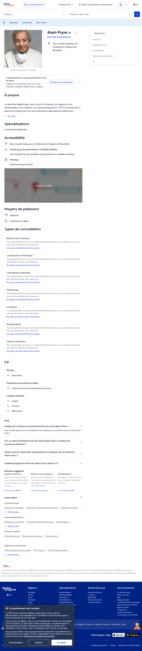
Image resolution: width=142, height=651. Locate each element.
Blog (119, 597)
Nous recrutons (123, 595)
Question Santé (94, 602)
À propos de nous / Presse (127, 605)
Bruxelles (31, 592)
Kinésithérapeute (66, 602)
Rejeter (38, 642)
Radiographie (62, 522)
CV (93, 61)
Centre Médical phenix (58, 550)
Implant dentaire (12, 536)
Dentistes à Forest (69, 507)
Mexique (89, 624)
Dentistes (13, 22)
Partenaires (122, 610)
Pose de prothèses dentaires (40, 522)
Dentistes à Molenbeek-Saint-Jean (42, 507)
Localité (91, 595)
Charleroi (32, 600)
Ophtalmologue (65, 595)
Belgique (81, 624)
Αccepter (61, 642)
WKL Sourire (39, 550)
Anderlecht (27, 22)
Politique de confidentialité (129, 645)
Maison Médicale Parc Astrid (17, 550)
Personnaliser (16, 642)
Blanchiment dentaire (14, 522)
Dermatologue (65, 592)
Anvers (30, 595)
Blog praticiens (123, 600)
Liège (30, 602)
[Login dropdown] (122, 4)
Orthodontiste (65, 600)
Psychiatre (63, 597)
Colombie (97, 624)
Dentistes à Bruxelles (14, 507)
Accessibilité (98, 50)
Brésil (123, 624)
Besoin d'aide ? (123, 607)
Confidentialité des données (128, 602)
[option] (16, 482)
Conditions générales (98, 645)
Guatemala (115, 624)
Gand (30, 597)
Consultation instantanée (127, 615)
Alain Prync (41, 22)
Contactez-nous (123, 592)
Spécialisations (99, 45)
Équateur (106, 624)
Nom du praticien (95, 592)
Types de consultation (102, 56)
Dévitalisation (51, 536)
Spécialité (92, 597)
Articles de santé (95, 600)
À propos (96, 39)
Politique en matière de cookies (39, 636)
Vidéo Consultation (124, 612)
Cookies (113, 645)
